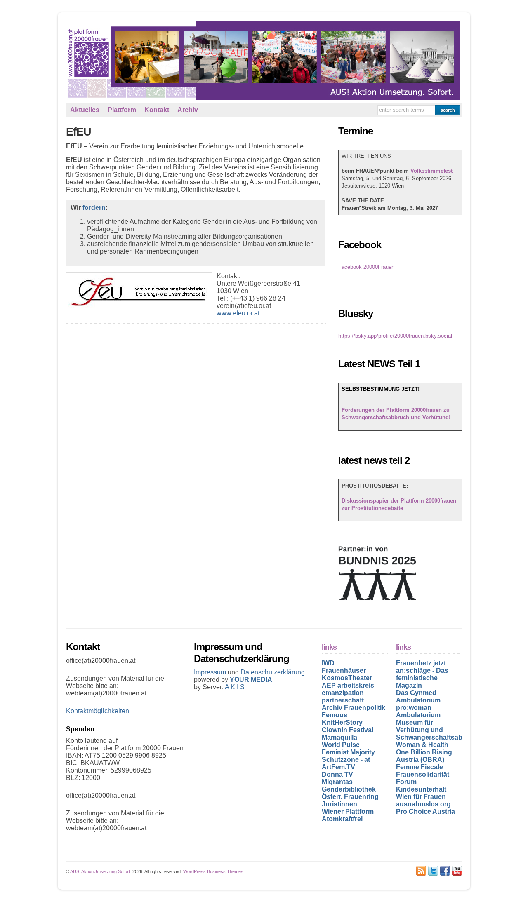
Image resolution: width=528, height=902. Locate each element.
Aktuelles (84, 109)
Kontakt (156, 109)
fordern (94, 207)
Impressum (211, 672)
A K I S (235, 687)
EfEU (78, 132)
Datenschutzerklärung (272, 672)
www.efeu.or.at (238, 313)
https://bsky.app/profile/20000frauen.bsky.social (395, 336)
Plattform (122, 109)
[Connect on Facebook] (445, 871)
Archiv (187, 109)
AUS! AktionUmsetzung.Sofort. (100, 871)
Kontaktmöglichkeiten (97, 710)
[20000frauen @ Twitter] (433, 871)
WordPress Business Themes (213, 871)
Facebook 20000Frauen (366, 267)
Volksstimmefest (431, 171)
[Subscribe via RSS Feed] (421, 871)
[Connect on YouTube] (457, 871)
